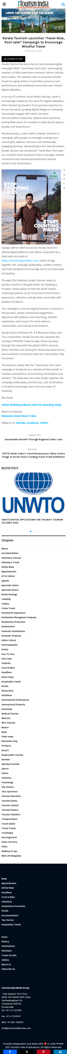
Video (4, 846)
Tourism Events (9, 801)
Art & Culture (8, 576)
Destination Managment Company (19, 617)
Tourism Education (11, 796)
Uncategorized (9, 837)
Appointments (9, 571)
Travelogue (7, 833)
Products (6, 745)
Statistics (6, 778)
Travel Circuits (9, 955)
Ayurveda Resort (10, 590)
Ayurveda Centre (10, 585)
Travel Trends (9, 828)
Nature (5, 727)
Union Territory (9, 842)
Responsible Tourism (12, 755)
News (4, 732)
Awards (5, 581)
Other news (7, 736)
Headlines (7, 672)
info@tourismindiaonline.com (16, 1028)
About (5, 548)
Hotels (5, 686)
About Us (6, 964)
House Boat (7, 690)
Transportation (9, 819)
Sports (5, 768)
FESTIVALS (7, 951)
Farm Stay (7, 658)
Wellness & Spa (9, 851)
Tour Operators (10, 791)
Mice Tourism (8, 723)
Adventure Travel (10, 562)
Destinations (8, 626)
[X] (27, 1052)
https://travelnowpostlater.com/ (20, 260)
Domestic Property (11, 636)
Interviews (7, 709)
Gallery (5, 960)
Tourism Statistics (11, 814)
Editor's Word (9, 640)
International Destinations (15, 700)
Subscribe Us (8, 969)
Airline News (8, 567)
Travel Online (8, 824)
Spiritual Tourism (10, 764)
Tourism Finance (10, 810)
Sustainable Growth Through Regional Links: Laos (33, 439)
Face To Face (8, 654)
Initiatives (7, 695)
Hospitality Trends (11, 681)
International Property (13, 704)
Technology (7, 782)
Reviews (6, 759)
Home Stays (8, 677)
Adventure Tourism (11, 558)
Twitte (44, 422)
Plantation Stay (9, 741)
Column (5, 603)
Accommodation (10, 553)
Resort (5, 750)
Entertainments (9, 645)
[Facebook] (10, 1052)
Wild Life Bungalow (11, 856)
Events (5, 649)
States (5, 773)
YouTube (21, 422)
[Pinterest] (43, 1052)
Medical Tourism (10, 713)
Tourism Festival (10, 805)
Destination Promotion (13, 622)
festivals (6, 663)
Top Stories (8, 787)
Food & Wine (8, 668)
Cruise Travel (8, 608)
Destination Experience (13, 613)
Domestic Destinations (13, 631)
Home (4, 937)
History (5, 941)
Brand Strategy (9, 594)
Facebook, (33, 422)
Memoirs (6, 718)
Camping (6, 599)
